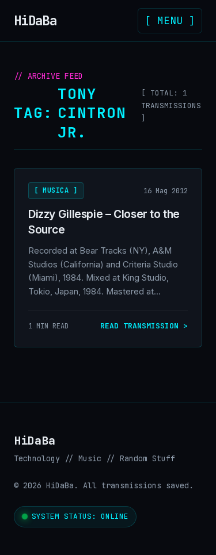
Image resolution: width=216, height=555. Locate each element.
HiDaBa (38, 20)
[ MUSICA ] (56, 190)
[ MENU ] (170, 20)
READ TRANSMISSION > (144, 326)
